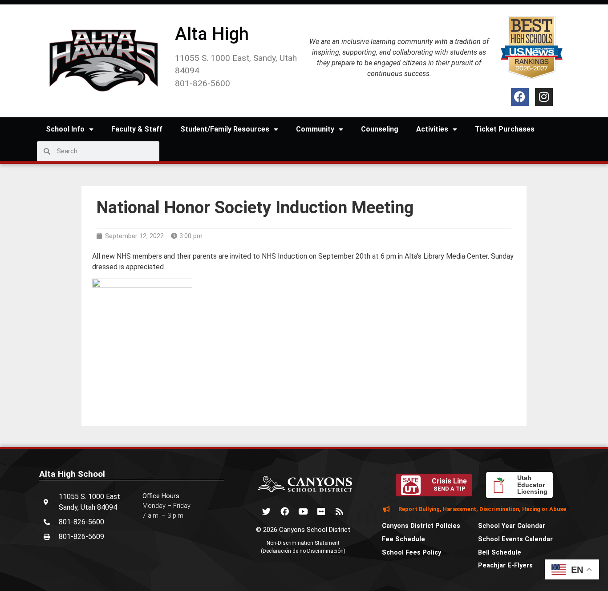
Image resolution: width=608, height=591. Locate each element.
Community (315, 129)
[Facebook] (520, 97)
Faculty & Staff (136, 129)
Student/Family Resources (224, 129)
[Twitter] (266, 511)
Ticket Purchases (505, 129)
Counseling (379, 129)
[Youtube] (303, 511)
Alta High (212, 34)
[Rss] (339, 511)
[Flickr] (321, 511)
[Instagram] (544, 97)
